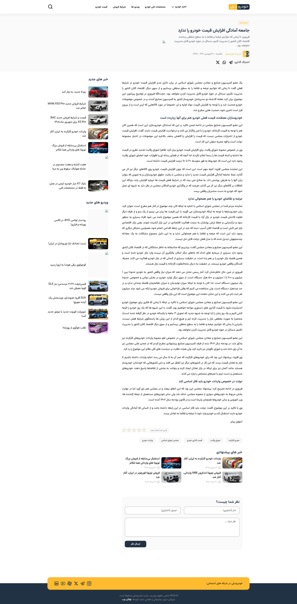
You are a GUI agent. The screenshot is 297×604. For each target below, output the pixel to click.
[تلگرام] (231, 62)
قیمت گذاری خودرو (194, 440)
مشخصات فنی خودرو (155, 7)
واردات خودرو (147, 440)
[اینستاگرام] (88, 583)
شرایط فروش (119, 7)
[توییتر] (218, 62)
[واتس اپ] (224, 62)
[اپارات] (68, 583)
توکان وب (126, 599)
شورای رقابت (215, 440)
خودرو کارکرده (234, 440)
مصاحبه (244, 23)
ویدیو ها (135, 7)
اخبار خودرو (180, 7)
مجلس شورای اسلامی (170, 440)
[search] (50, 6)
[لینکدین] (56, 583)
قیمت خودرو (101, 7)
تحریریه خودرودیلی (233, 54)
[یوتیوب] (62, 583)
